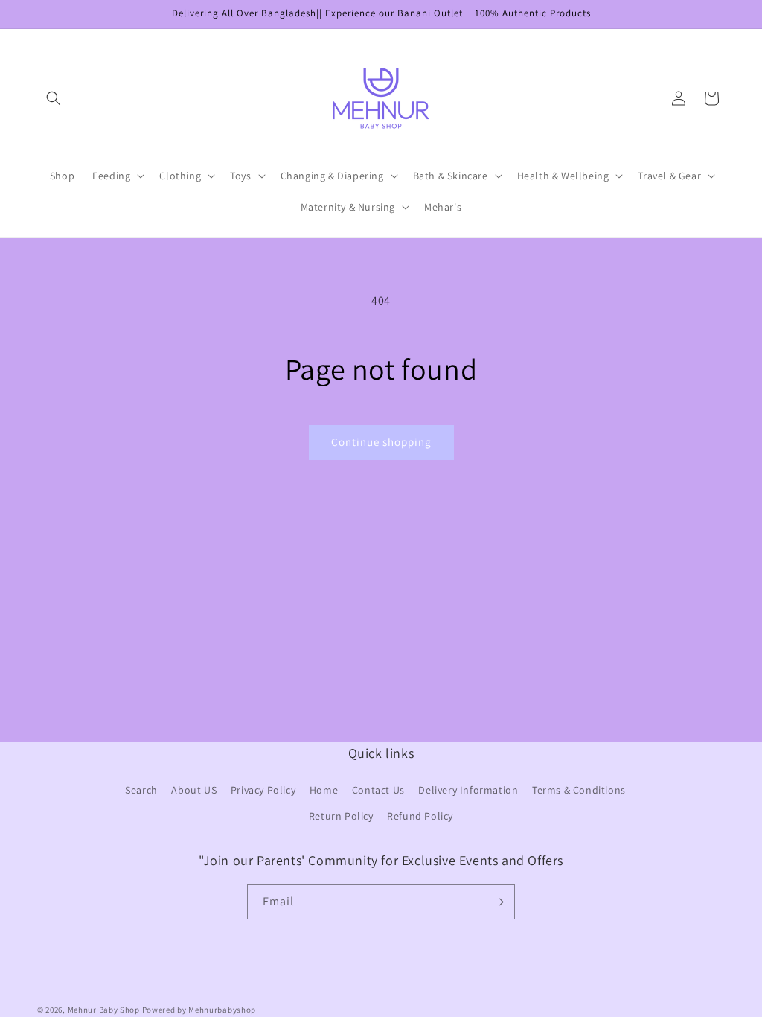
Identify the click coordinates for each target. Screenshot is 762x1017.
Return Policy (341, 816)
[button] (53, 98)
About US (194, 790)
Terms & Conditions (579, 790)
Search (141, 790)
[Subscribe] (497, 901)
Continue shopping (381, 442)
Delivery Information (468, 790)
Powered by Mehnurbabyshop (199, 1009)
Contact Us (378, 790)
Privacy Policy (263, 790)
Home (324, 790)
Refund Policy (420, 816)
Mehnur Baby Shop (104, 1009)
